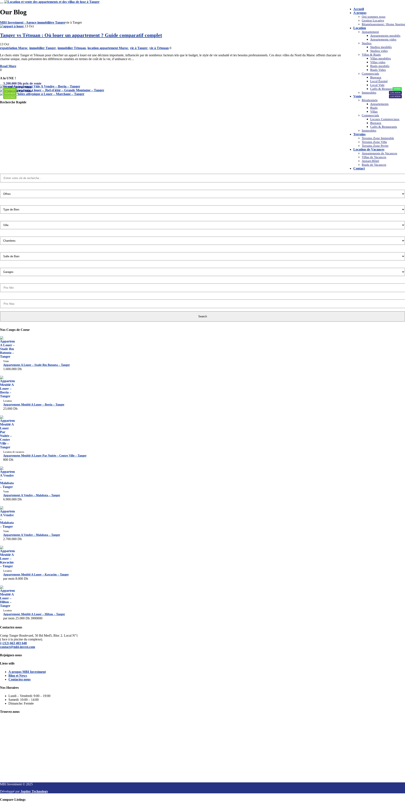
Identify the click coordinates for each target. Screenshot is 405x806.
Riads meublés (379, 66)
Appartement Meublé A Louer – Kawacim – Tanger (36, 574)
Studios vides (379, 51)
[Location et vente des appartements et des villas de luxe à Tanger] (52, 2)
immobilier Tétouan (72, 48)
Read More (8, 66)
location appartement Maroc (108, 48)
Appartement (370, 32)
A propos (359, 13)
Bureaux (375, 77)
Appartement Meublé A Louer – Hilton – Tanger (34, 614)
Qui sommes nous (373, 16)
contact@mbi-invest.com (17, 647)
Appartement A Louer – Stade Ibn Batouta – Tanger (36, 365)
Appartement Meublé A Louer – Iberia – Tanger (33, 404)
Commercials (370, 73)
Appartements (379, 104)
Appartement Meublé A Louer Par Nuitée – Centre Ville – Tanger (44, 455)
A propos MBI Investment (27, 672)
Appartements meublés (385, 35)
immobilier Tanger (42, 48)
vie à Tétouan (159, 48)
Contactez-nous (19, 679)
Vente (357, 96)
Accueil (358, 9)
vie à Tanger (139, 48)
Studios (366, 43)
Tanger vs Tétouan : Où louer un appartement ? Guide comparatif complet (81, 35)
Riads (374, 107)
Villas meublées (380, 58)
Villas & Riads (371, 54)
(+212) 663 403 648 (13, 643)
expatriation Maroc (14, 48)
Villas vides (377, 62)
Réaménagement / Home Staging (383, 24)
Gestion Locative (373, 20)
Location (359, 28)
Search (202, 316)
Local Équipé (379, 81)
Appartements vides (383, 39)
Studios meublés (381, 47)
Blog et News (17, 675)
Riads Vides (378, 69)
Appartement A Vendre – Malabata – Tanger (31, 495)
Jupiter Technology (34, 791)
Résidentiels (370, 100)
